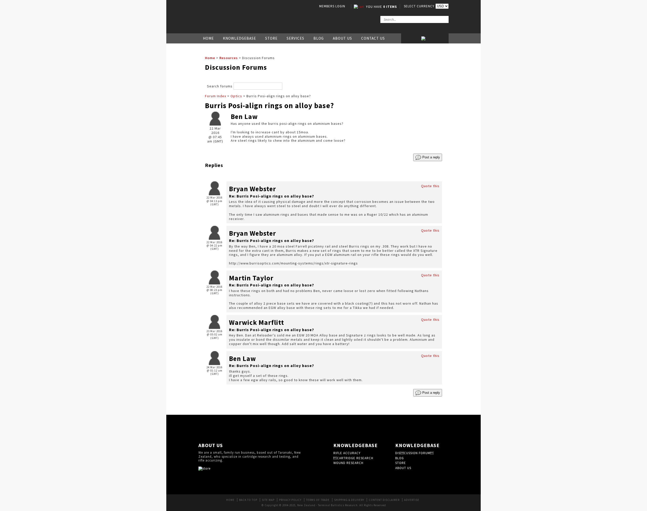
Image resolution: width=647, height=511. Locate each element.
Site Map (268, 500)
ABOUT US (403, 468)
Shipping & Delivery (349, 500)
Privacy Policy (290, 500)
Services (295, 38)
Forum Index (215, 96)
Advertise (411, 500)
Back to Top (248, 500)
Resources (228, 58)
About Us (342, 38)
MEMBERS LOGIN (332, 6)
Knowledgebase (239, 38)
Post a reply (430, 157)
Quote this (430, 186)
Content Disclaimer (384, 500)
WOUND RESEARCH (348, 463)
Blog (318, 38)
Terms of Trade (318, 500)
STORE (400, 463)
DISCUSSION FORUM (414, 453)
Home (208, 38)
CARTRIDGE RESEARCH (353, 458)
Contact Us (373, 38)
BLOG (399, 458)
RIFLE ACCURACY (347, 453)
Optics (236, 96)
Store (271, 38)
